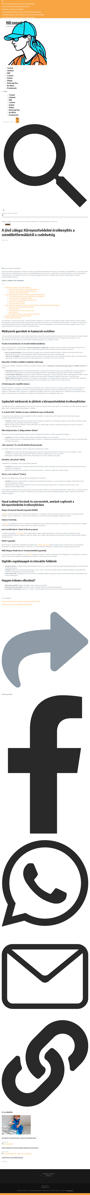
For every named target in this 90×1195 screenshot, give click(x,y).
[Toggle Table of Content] (3, 284)
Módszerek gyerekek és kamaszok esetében (17, 287)
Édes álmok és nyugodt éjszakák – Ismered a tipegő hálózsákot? (19, 1138)
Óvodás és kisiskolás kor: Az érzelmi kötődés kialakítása (24, 289)
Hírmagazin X (70, 1190)
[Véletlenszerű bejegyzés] (2, 215)
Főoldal (4, 221)
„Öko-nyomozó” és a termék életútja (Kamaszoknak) (22, 300)
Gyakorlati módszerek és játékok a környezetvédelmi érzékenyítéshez (25, 294)
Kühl (8, 73)
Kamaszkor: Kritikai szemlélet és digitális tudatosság (23, 291)
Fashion (10, 78)
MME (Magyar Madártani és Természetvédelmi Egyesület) (24, 314)
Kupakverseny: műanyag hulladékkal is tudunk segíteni (17, 604)
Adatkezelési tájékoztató (48, 1173)
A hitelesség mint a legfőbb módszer (18, 292)
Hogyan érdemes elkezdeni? (13, 317)
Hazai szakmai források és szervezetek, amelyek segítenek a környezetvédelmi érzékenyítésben (32, 305)
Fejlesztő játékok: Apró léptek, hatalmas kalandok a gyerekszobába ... (20, 1148)
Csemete (10, 76)
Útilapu (9, 81)
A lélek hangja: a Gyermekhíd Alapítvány (12, 1157)
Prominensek (12, 88)
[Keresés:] (11, 122)
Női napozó (14, 22)
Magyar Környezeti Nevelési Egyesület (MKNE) (21, 307)
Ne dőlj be (10, 86)
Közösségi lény (12, 83)
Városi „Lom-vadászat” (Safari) (17, 303)
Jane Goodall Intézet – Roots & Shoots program (21, 310)
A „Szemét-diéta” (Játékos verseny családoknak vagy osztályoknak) (27, 296)
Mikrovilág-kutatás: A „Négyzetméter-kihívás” (21, 298)
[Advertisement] (45, 254)
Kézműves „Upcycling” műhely (17, 301)
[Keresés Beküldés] (17, 120)
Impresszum (48, 1175)
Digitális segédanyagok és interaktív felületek (18, 315)
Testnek (10, 68)
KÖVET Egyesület (13, 312)
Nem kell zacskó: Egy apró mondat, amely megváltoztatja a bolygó (21, 601)
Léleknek (10, 70)
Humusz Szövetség (14, 308)
